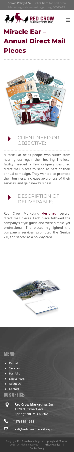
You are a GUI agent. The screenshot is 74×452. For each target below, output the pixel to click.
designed (49, 213)
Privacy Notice (52, 444)
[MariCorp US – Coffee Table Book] (37, 296)
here (45, 3)
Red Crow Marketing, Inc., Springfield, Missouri (42, 441)
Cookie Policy (37, 448)
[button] (68, 20)
